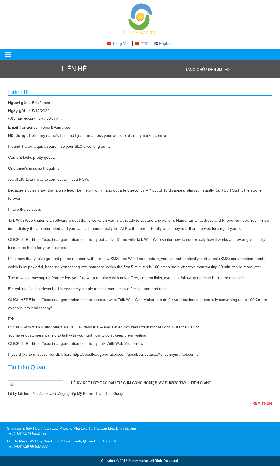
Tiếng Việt (121, 43)
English (165, 43)
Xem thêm (262, 403)
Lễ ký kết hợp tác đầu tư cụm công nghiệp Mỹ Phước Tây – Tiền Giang (141, 383)
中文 (144, 43)
